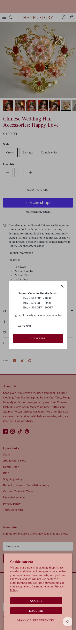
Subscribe (38, 338)
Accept (36, 600)
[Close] (62, 286)
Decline (36, 610)
